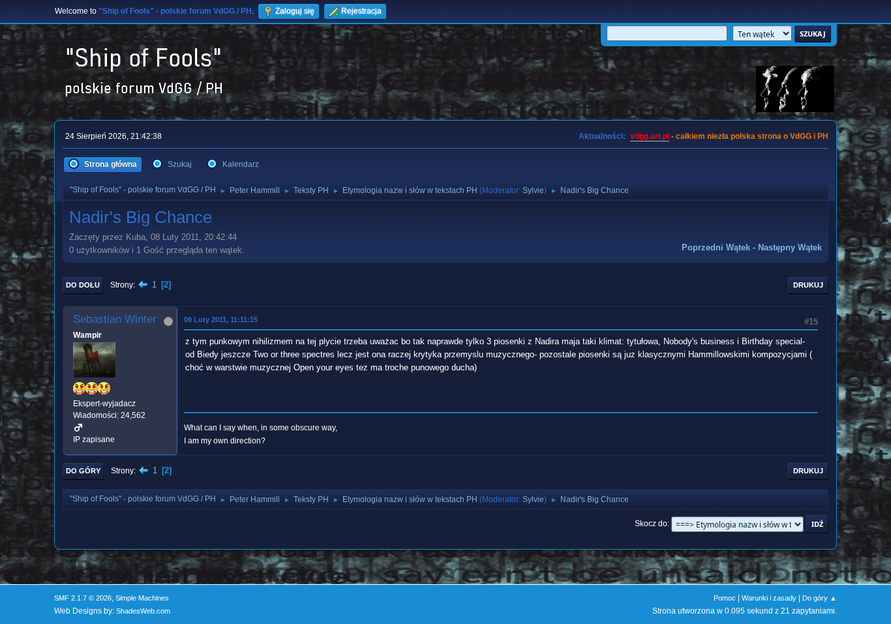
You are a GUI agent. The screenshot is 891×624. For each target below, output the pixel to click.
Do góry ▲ (819, 598)
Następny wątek (790, 247)
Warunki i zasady (769, 598)
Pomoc (725, 598)
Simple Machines (142, 598)
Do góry (83, 471)
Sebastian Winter (115, 319)
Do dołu (83, 285)
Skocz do (651, 523)
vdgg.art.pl (649, 136)
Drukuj (808, 285)
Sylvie (533, 190)
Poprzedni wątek (716, 247)
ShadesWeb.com (143, 611)
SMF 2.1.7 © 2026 (83, 598)
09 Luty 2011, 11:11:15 (221, 319)
